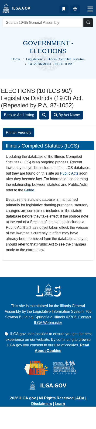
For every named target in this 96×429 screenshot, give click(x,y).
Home (15, 59)
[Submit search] (88, 22)
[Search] (44, 115)
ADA (80, 398)
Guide (29, 190)
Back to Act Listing (19, 115)
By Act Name (69, 115)
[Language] (75, 9)
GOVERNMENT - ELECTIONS (50, 64)
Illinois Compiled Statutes (66, 59)
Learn (60, 404)
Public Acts (69, 173)
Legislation (34, 59)
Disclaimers (41, 404)
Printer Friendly (18, 132)
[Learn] (63, 9)
